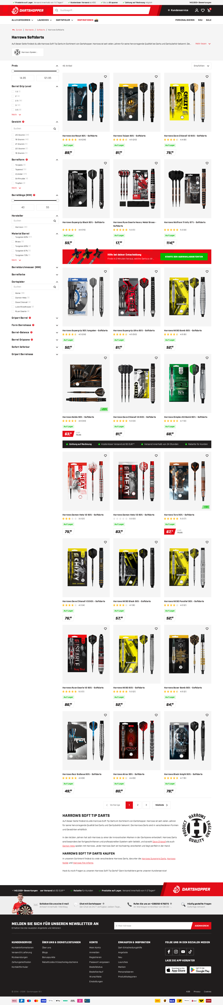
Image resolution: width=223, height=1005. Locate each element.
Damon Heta (69, 846)
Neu (120, 957)
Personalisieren (126, 972)
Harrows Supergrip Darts (154, 858)
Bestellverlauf (96, 972)
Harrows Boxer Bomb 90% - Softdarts (183, 687)
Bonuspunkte (48, 957)
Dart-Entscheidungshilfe (130, 947)
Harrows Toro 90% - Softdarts (179, 515)
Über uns (46, 947)
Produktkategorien (127, 976)
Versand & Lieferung (22, 952)
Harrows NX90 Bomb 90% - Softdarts (183, 330)
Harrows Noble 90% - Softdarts (78, 417)
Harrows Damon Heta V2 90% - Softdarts (83, 515)
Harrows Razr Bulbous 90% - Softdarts (82, 774)
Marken (122, 967)
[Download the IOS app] (176, 969)
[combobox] (103, 10)
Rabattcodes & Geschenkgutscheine (60, 962)
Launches (43, 20)
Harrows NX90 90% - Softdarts (129, 687)
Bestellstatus (95, 967)
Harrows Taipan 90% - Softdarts (129, 136)
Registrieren (95, 957)
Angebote (123, 952)
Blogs (45, 952)
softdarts (41, 30)
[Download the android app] (200, 969)
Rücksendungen (20, 957)
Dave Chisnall (159, 841)
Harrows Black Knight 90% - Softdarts (183, 774)
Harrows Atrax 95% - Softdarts (128, 774)
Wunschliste (95, 976)
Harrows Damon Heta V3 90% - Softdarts (133, 515)
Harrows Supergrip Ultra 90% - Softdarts (134, 330)
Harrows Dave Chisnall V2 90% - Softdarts (185, 136)
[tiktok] (190, 951)
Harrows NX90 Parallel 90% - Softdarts (184, 601)
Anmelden (94, 952)
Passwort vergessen (99, 962)
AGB (188, 991)
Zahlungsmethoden (21, 962)
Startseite (29, 30)
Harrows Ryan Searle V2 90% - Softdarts (83, 687)
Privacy (197, 991)
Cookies (207, 991)
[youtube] (183, 951)
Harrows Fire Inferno (83, 863)
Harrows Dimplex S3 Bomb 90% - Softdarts (185, 417)
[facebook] (168, 951)
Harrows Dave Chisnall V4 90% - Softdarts (134, 417)
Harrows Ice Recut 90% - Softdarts (80, 136)
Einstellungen (96, 981)
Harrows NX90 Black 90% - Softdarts (132, 601)
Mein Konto (95, 947)
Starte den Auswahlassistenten (184, 256)
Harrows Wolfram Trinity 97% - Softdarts (184, 222)
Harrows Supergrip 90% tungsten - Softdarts (85, 330)
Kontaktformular (20, 967)
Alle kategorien (21, 20)
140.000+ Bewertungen (200, 2)
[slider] (13, 71)
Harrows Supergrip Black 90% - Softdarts (83, 222)
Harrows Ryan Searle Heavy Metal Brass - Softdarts (134, 224)
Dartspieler (63, 20)
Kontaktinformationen (23, 947)
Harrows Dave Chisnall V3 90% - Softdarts (84, 601)
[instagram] (176, 951)
